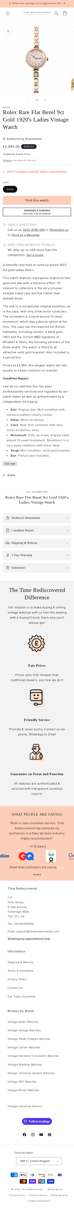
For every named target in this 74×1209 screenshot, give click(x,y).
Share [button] (11, 475)
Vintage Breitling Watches (25, 1064)
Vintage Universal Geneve (25, 1106)
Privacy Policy (17, 979)
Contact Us (15, 987)
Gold (12, 190)
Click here (9, 463)
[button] (7, 13)
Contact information (39, 1201)
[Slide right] (45, 100)
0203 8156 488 (34, 230)
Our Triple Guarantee (22, 996)
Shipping (7, 160)
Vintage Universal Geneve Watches (31, 1073)
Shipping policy (59, 1195)
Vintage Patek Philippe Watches (29, 1038)
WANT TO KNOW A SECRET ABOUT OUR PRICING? (37, 171)
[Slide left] (28, 100)
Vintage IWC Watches (22, 1081)
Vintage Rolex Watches (23, 1021)
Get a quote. (35, 255)
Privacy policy (17, 1195)
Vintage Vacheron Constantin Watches (33, 1055)
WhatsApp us (59, 230)
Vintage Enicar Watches (23, 1090)
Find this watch (37, 200)
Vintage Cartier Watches (24, 1047)
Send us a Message (26, 235)
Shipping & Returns (20, 962)
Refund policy (55, 1189)
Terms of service (38, 1195)
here (61, 867)
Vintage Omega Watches (24, 1030)
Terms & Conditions (21, 970)
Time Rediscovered (32, 1189)
